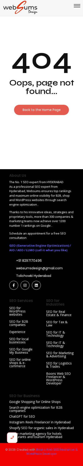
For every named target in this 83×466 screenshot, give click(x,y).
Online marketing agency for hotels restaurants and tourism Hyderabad (35, 435)
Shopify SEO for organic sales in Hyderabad (41, 428)
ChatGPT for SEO (22, 416)
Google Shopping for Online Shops (35, 402)
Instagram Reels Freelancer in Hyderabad (40, 422)
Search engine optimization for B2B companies (35, 409)
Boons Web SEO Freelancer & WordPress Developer (58, 378)
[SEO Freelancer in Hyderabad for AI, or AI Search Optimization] (20, 7)
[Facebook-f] (13, 285)
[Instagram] (25, 285)
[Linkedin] (36, 285)
